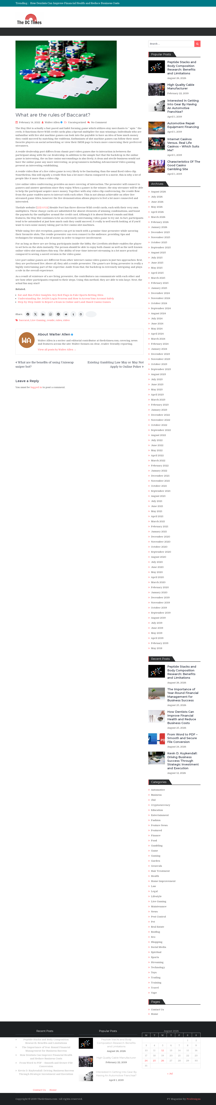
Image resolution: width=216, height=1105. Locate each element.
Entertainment (160, 815)
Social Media (158, 947)
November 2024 (160, 298)
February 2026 (160, 222)
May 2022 (157, 450)
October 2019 (159, 607)
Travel (155, 987)
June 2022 (157, 445)
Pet (153, 921)
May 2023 (157, 389)
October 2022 (159, 425)
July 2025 (157, 257)
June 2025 (157, 262)
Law (153, 886)
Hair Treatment (160, 871)
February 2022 (160, 465)
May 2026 (157, 206)
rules (59, 320)
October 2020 (159, 546)
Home (154, 1014)
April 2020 (157, 577)
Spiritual (156, 952)
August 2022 (158, 435)
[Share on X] (35, 314)
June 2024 (157, 323)
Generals (156, 865)
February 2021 (159, 526)
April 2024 (157, 333)
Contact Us (157, 1009)
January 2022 (159, 470)
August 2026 (158, 191)
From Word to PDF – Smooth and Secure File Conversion (182, 738)
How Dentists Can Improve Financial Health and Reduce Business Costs (74, 3)
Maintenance (159, 906)
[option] (78, 3)
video (66, 320)
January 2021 (159, 531)
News (154, 911)
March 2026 (158, 217)
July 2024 (157, 318)
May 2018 (156, 648)
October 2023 (159, 364)
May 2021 (156, 511)
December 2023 (160, 354)
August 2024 (158, 313)
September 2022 (161, 430)
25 (154, 1060)
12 (162, 1050)
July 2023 (157, 379)
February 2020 (160, 587)
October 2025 (159, 242)
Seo (153, 937)
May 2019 (156, 633)
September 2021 (160, 491)
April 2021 (157, 516)
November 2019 (160, 602)
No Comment (99, 122)
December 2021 (160, 475)
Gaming (155, 855)
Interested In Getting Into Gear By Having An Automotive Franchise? (183, 106)
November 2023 (160, 359)
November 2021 (160, 480)
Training (156, 982)
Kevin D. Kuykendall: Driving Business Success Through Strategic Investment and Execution (183, 761)
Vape (154, 992)
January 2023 (159, 409)
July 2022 (157, 440)
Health (155, 876)
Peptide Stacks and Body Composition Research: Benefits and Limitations (181, 67)
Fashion (155, 820)
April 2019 (157, 638)
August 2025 (158, 252)
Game (154, 850)
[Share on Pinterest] (58, 314)
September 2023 (161, 369)
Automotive (158, 789)
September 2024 (161, 308)
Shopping (157, 942)
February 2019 (159, 643)
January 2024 (159, 349)
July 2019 (156, 622)
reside (51, 320)
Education (157, 810)
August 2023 (158, 374)
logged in (36, 387)
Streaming (157, 962)
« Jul (170, 1073)
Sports (155, 957)
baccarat (24, 320)
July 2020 (157, 562)
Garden (155, 860)
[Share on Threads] (81, 314)
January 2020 (159, 592)
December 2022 (160, 414)
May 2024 (157, 328)
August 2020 (158, 557)
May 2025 (157, 267)
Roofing (155, 931)
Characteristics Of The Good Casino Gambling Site (183, 165)
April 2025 (157, 272)
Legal (154, 891)
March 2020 (158, 582)
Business (156, 794)
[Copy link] (91, 314)
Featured (156, 830)
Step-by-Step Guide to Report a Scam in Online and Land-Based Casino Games (64, 302)
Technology (158, 967)
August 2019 (158, 617)
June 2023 (157, 384)
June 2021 (157, 506)
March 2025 (158, 277)
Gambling (157, 845)
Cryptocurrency (160, 805)
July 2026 (157, 196)
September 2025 (161, 247)
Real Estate (157, 926)
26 (162, 1060)
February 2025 (160, 283)
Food (154, 840)
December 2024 (160, 293)
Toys (154, 972)
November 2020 (160, 541)
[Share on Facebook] (28, 314)
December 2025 (160, 232)
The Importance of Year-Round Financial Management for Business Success (182, 695)
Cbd (153, 800)
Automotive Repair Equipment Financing (183, 125)
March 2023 (158, 399)
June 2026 (157, 201)
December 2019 (160, 597)
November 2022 (160, 420)
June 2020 (157, 567)
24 (146, 1060)
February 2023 (160, 404)
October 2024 (159, 303)
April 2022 (157, 455)
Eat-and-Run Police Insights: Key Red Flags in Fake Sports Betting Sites (60, 295)
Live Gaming (38, 320)
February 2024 (160, 343)
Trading (156, 977)
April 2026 (157, 212)
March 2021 (158, 521)
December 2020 (160, 536)
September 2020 (161, 551)
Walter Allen (52, 122)
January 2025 (159, 288)
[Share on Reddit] (66, 314)
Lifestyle (156, 896)
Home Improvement (163, 881)
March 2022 (158, 460)
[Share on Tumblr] (73, 314)
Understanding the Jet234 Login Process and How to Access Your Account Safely (66, 298)
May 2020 (157, 572)
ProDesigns (194, 1099)
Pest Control (158, 916)
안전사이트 (43, 207)
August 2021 (158, 496)
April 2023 (157, 394)
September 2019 (161, 612)
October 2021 (159, 485)
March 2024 (158, 338)
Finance (155, 835)
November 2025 (160, 237)
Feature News (159, 825)
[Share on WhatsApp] (51, 314)
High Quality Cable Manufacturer (180, 86)
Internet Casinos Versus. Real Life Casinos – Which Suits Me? (183, 144)
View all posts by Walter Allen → (57, 349)
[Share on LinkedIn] (43, 314)
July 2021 (156, 501)
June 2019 (157, 628)
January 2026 (159, 227)
